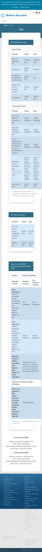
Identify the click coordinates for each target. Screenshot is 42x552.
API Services (29, 526)
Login (33, 13)
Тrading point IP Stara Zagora (30, 515)
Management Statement (8, 480)
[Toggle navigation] (4, 21)
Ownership (7, 486)
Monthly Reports (9, 490)
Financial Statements (10, 493)
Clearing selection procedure (30, 543)
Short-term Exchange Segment (31, 490)
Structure (7, 488)
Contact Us (7, 504)
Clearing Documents (31, 540)
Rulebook (28, 524)
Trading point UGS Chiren (30, 506)
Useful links (7, 495)
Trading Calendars (30, 487)
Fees (26, 528)
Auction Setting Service (30, 502)
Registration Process (10, 537)
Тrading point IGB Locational (30, 511)
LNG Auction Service (31, 498)
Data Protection (9, 497)
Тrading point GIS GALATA (30, 520)
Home (5, 25)
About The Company (10, 484)
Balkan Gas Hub (27, 550)
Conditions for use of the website (10, 501)
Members (6, 539)
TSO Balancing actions (29, 484)
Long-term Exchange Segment (31, 495)
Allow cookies (25, 7)
